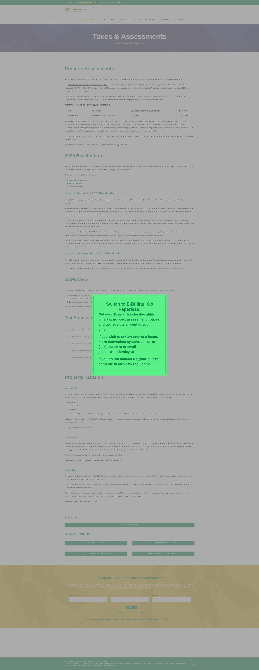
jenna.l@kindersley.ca (116, 352)
